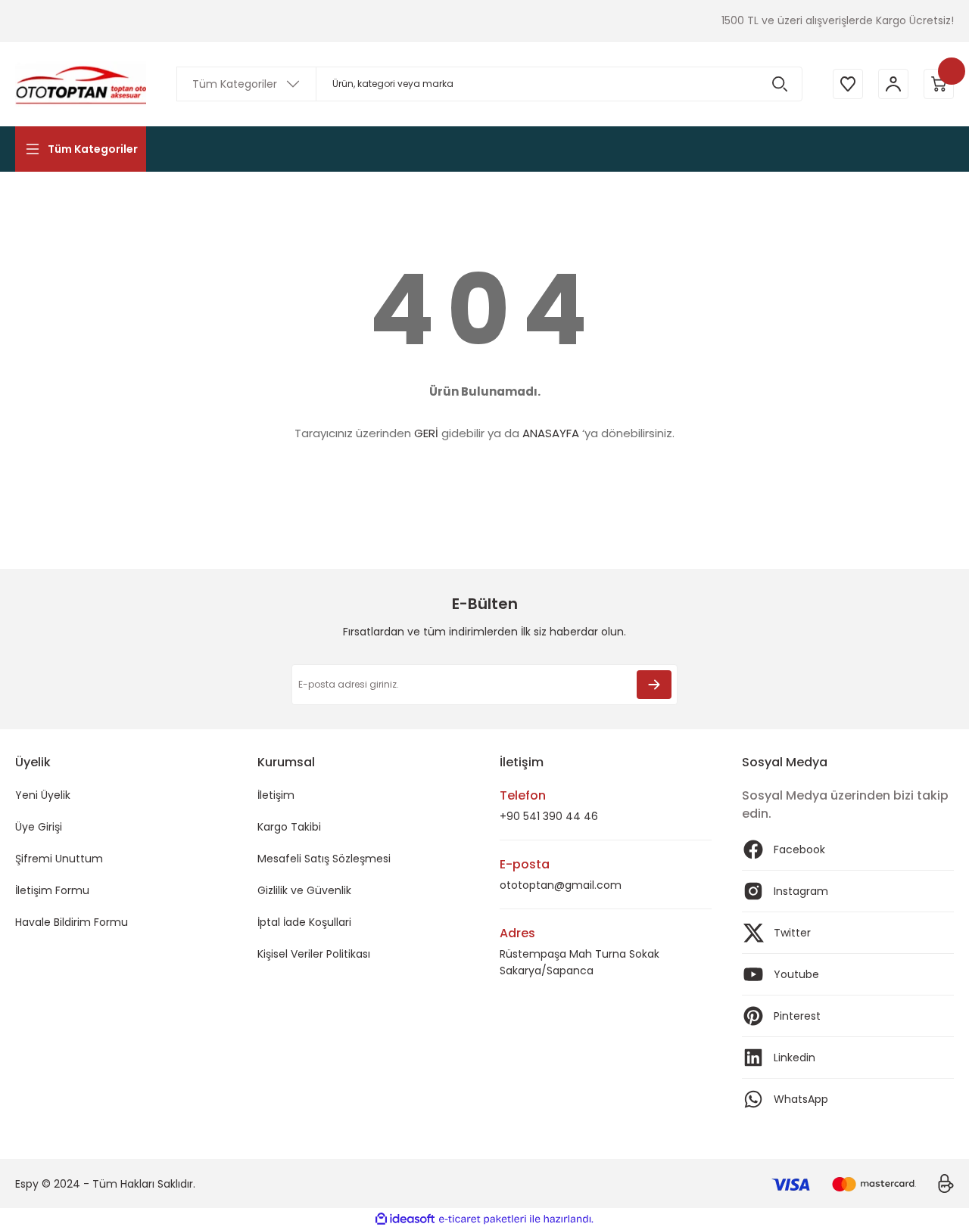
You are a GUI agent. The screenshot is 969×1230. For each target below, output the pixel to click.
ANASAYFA (550, 433)
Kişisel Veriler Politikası (313, 953)
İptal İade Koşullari (304, 922)
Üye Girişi (38, 826)
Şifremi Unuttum (59, 858)
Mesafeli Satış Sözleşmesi (324, 858)
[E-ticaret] (482, 1219)
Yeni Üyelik (42, 795)
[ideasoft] (405, 1219)
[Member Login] (893, 84)
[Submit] (654, 684)
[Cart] (939, 84)
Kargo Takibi (289, 826)
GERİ (426, 433)
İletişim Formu (52, 890)
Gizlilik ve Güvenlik (304, 890)
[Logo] (80, 84)
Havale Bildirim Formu (71, 922)
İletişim (275, 795)
